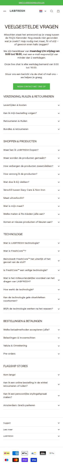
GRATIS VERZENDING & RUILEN (31, 3)
